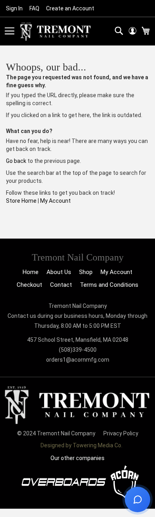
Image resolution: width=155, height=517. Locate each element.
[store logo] (55, 31)
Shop (86, 272)
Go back (16, 161)
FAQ (34, 8)
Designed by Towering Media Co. (81, 445)
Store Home (21, 201)
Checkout (29, 284)
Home (31, 272)
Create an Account (70, 8)
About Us (58, 272)
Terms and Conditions (109, 284)
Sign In (14, 8)
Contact (61, 284)
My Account (55, 201)
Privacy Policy (120, 433)
